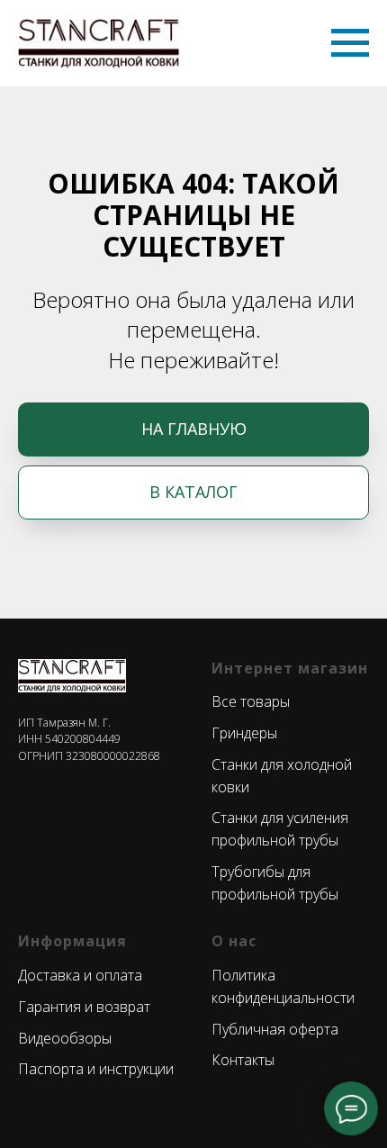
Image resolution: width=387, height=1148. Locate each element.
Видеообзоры (65, 1038)
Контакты (243, 1060)
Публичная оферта (275, 1029)
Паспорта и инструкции (96, 1069)
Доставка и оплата (80, 975)
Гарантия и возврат (84, 1007)
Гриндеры (244, 733)
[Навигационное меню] (350, 43)
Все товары (251, 701)
